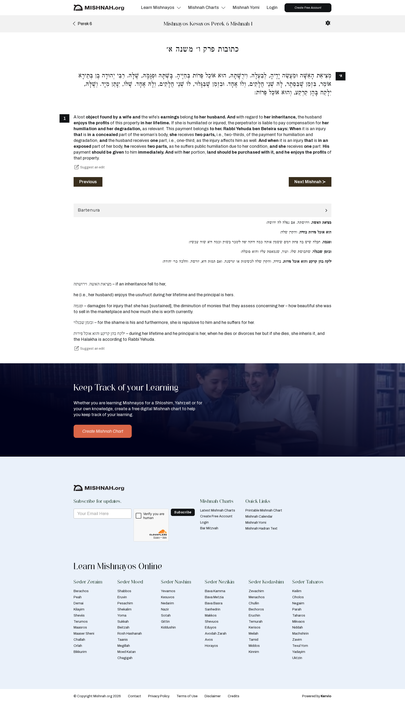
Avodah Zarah (215, 633)
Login (272, 7)
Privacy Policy (158, 696)
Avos (209, 639)
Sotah (166, 615)
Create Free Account (308, 7)
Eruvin (122, 597)
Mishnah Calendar (259, 516)
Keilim (296, 591)
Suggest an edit (92, 167)
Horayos (211, 646)
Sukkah (123, 621)
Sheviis (79, 615)
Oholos (298, 597)
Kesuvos (167, 597)
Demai (78, 603)
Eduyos (210, 627)
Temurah (255, 621)
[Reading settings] (327, 23)
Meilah (253, 633)
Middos (254, 646)
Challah (79, 639)
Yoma (121, 615)
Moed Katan (126, 652)
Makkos (211, 615)
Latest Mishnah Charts (217, 510)
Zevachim (256, 591)
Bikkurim (80, 652)
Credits (233, 696)
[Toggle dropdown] (179, 8)
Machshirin (300, 633)
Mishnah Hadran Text (261, 528)
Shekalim (124, 609)
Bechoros (256, 609)
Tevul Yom (300, 646)
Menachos (257, 597)
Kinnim (254, 652)
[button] (202, 210)
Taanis (122, 639)
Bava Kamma (215, 591)
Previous (88, 181)
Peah (78, 597)
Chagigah (124, 658)
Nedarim (167, 603)
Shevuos (211, 621)
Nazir (165, 609)
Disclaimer (213, 696)
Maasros (80, 627)
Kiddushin (168, 627)
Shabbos (124, 591)
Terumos (81, 621)
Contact (134, 696)
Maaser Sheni (84, 633)
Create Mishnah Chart (102, 431)
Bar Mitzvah (209, 528)
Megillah (123, 646)
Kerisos (254, 627)
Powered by (316, 696)
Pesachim (125, 603)
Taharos (298, 615)
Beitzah (123, 627)
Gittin (165, 621)
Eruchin (254, 615)
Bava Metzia (214, 597)
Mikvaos (298, 621)
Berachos (81, 591)
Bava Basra (213, 603)
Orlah (78, 646)
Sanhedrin (212, 609)
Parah (296, 609)
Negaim (298, 603)
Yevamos (168, 591)
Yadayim (298, 652)
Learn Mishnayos (157, 7)
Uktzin (297, 658)
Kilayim (79, 609)
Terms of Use (187, 696)
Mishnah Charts (203, 7)
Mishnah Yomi (245, 7)
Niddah (297, 627)
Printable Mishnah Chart (263, 510)
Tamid (253, 639)
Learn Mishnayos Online (118, 566)
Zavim (297, 639)
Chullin (254, 603)
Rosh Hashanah (129, 633)
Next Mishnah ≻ (310, 181)
